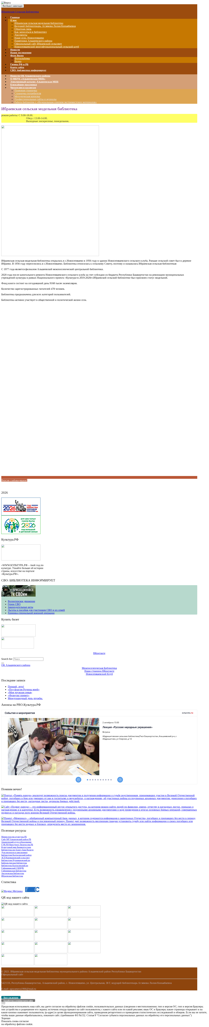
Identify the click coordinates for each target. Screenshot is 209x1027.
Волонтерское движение (21, 601)
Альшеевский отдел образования (16, 842)
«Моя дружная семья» (20, 692)
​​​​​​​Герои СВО (14, 604)
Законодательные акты (20, 607)
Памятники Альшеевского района (33, 40)
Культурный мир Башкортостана (16, 847)
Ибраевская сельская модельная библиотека (38, 23)
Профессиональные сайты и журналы (35, 99)
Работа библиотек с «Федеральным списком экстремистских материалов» (55, 102)
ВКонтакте (99, 653)
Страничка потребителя (27, 93)
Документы (20, 34)
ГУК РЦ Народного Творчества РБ (17, 844)
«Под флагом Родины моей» (24, 689)
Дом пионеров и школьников (14, 852)
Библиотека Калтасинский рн (14, 865)
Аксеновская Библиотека (12, 873)
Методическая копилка (27, 96)
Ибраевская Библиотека (12, 876)
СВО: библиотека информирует (28, 70)
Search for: (7, 659)
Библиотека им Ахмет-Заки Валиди (17, 850)
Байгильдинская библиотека (14, 863)
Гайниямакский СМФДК (12, 868)
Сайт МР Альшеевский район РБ (16, 839)
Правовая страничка (25, 90)
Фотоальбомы (22, 58)
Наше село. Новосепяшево (29, 37)
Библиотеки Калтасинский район (16, 855)
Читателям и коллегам (23, 87)
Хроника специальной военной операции (31, 613)
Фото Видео (17, 55)
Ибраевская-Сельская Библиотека (20, 11)
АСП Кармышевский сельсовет (15, 857)
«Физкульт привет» (18, 695)
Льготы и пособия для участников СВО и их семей (36, 610)
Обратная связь (22, 29)
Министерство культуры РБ (14, 836)
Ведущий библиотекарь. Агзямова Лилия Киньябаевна (45, 26)
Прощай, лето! (16, 686)
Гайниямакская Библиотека (13, 870)
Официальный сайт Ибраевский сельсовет (38, 43)
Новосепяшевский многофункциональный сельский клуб (46, 46)
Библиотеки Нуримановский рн (15, 860)
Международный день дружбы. (25, 698)
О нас (13, 20)
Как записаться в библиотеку (30, 32)
